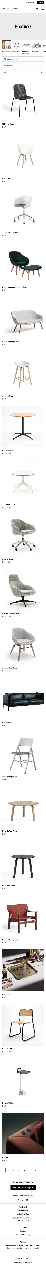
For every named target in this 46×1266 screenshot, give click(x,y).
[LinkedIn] (27, 1200)
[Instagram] (22, 1200)
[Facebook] (18, 1200)
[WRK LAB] (10, 8)
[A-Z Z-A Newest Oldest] (23, 72)
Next (40, 1170)
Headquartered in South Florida (17, 1245)
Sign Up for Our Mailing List (23, 1187)
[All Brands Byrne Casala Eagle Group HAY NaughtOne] (23, 65)
